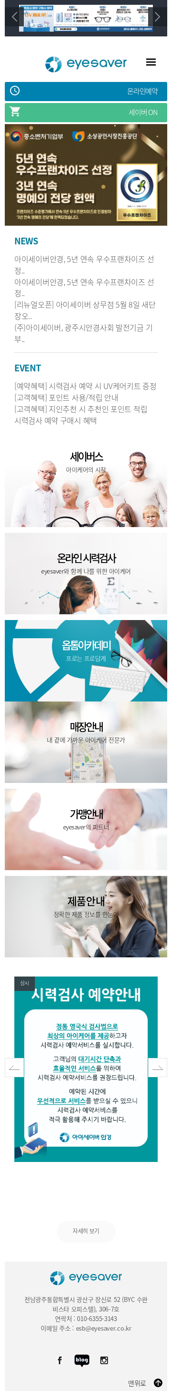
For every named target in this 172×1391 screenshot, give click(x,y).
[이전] (14, 16)
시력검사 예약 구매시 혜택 (55, 420)
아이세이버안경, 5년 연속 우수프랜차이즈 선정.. (84, 264)
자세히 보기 (86, 1231)
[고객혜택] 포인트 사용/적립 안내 (66, 397)
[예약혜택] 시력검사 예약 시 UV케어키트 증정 (85, 385)
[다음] (157, 16)
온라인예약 (142, 91)
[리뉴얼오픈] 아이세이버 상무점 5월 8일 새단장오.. (85, 310)
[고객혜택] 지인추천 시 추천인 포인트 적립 (80, 408)
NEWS (26, 241)
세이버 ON (143, 112)
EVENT (27, 368)
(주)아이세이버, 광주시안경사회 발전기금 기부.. (83, 333)
